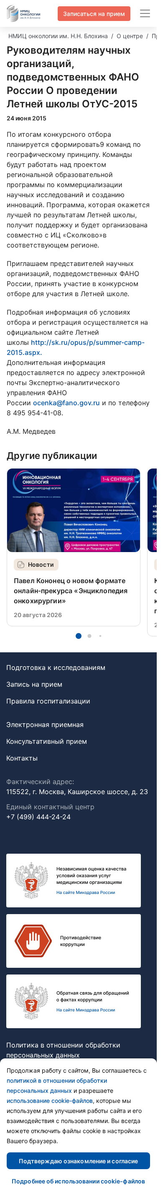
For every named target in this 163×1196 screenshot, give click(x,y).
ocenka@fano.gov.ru (66, 403)
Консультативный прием (46, 741)
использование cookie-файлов (50, 1100)
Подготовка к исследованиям (55, 667)
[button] (79, 636)
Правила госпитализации (48, 701)
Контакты (22, 758)
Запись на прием (34, 684)
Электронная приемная (45, 724)
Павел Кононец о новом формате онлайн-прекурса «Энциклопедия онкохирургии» (70, 590)
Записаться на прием (94, 13)
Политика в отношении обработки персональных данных (63, 1050)
